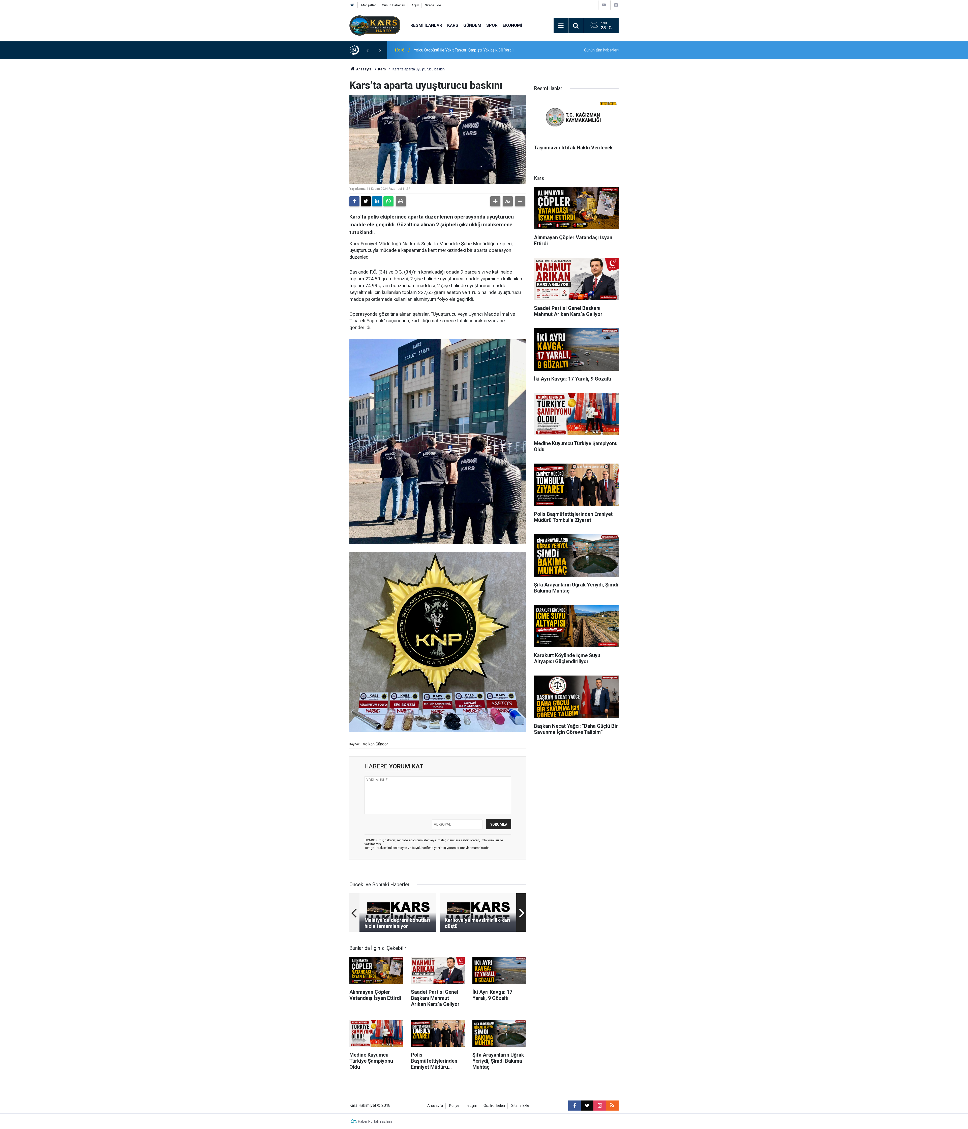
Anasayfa (363, 69)
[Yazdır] (401, 201)
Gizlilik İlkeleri (494, 1106)
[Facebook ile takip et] (574, 1105)
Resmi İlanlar (426, 25)
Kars (452, 25)
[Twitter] (366, 201)
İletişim (471, 1106)
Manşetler (368, 5)
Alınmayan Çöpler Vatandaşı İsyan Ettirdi (449, 50)
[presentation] (367, 50)
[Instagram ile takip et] (599, 1105)
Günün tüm (601, 50)
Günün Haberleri (393, 5)
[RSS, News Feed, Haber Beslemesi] (612, 1105)
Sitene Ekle (433, 5)
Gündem (472, 25)
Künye (454, 1106)
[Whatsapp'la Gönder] (388, 201)
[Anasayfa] (352, 5)
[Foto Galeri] (616, 5)
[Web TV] (604, 5)
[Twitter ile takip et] (587, 1105)
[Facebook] (354, 201)
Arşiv (415, 5)
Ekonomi (512, 25)
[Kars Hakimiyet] (374, 25)
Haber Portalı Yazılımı (375, 1121)
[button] (495, 201)
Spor (492, 25)
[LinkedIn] (377, 201)
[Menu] (560, 26)
